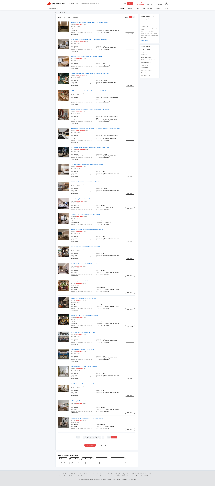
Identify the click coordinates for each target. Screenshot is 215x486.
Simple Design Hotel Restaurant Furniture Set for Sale (84, 315)
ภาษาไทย (132, 475)
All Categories (52, 8)
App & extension (147, 8)
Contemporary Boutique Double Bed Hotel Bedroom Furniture (86, 56)
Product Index (136, 473)
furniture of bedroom (77, 463)
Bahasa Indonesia (151, 475)
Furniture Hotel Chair (121, 463)
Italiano (96, 475)
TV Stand (143, 73)
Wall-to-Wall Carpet (146, 57)
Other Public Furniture (146, 62)
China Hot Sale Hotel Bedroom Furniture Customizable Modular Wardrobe (90, 22)
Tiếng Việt (143, 475)
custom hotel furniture (102, 459)
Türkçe (137, 475)
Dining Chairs (144, 67)
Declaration (124, 479)
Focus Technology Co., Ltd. (96, 479)
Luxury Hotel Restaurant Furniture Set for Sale (83, 332)
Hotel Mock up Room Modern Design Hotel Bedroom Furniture (87, 164)
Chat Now (104, 445)
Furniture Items (63, 459)
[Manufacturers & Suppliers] (56, 3)
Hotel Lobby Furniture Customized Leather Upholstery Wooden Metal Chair (90, 147)
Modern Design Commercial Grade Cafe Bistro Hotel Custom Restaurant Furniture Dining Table (95, 128)
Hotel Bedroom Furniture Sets (148, 60)
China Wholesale (100, 473)
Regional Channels (127, 473)
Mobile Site (143, 473)
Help (138, 8)
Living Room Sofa (145, 75)
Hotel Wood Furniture (107, 463)
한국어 (118, 475)
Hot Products (66, 473)
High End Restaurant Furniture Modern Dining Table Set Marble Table (88, 91)
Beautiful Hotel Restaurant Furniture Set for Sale (83, 298)
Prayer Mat (144, 54)
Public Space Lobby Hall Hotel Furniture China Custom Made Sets (87, 418)
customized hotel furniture (118, 459)
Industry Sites (118, 473)
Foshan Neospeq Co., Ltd (147, 16)
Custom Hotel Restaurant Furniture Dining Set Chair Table (85, 182)
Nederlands (108, 475)
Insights (150, 473)
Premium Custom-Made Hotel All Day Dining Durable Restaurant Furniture (90, 110)
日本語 (123, 475)
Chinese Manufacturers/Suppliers (87, 473)
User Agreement (117, 479)
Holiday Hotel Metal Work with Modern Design (82, 349)
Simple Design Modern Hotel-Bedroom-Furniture (83, 384)
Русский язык (90, 475)
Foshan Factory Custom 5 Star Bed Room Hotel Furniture (85, 199)
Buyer (129, 8)
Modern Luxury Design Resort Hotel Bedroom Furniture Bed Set (87, 229)
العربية (113, 475)
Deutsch (102, 475)
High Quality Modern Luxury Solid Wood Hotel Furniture (85, 401)
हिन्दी (127, 475)
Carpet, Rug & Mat (145, 49)
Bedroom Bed (144, 65)
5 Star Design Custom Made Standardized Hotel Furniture (85, 214)
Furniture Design (74, 459)
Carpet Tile (143, 52)
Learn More (144, 40)
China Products (74, 473)
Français (83, 475)
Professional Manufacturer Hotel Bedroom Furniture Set (85, 247)
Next (114, 437)
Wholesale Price (109, 473)
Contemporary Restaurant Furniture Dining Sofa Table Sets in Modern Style (90, 73)
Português (77, 475)
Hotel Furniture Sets (87, 459)
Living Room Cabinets (146, 70)
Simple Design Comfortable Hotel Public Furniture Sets (85, 264)
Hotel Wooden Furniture (92, 463)
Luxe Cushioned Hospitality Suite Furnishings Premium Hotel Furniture (89, 39)
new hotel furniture (64, 463)
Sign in (166, 4)
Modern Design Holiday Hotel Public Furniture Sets (84, 281)
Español (71, 475)
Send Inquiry (130, 34)
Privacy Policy (132, 479)
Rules (166, 8)
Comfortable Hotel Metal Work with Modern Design (84, 366)
